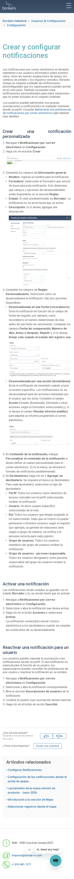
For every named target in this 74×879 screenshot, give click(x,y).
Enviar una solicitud (47, 746)
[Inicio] (9, 6)
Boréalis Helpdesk (15, 21)
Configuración (16, 25)
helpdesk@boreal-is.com (27, 855)
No (61, 736)
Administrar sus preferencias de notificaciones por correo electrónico (37, 111)
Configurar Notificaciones (25, 770)
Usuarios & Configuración (48, 21)
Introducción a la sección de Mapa (30, 799)
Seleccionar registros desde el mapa (32, 806)
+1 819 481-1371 (21, 864)
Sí (48, 736)
